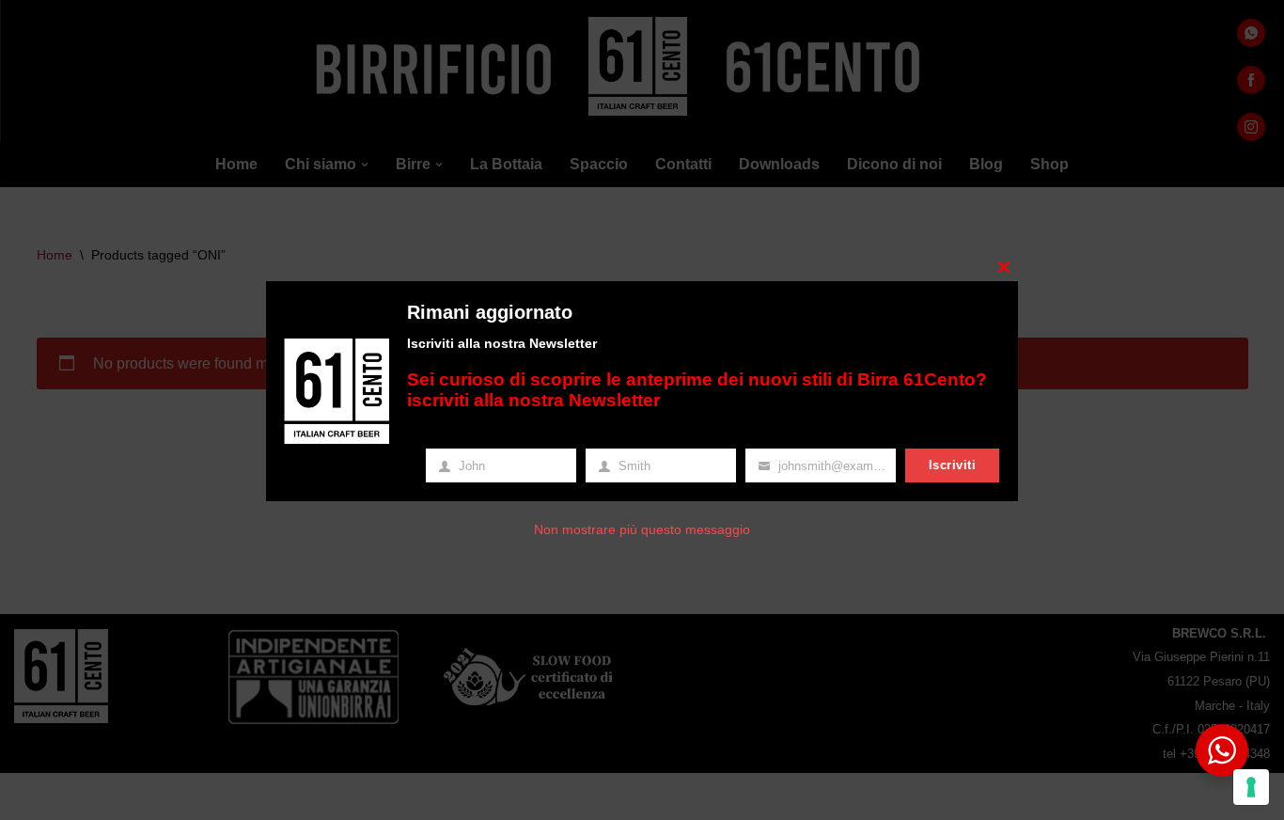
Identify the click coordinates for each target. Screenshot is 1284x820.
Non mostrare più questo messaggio (642, 529)
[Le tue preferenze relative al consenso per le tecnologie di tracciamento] (1251, 787)
